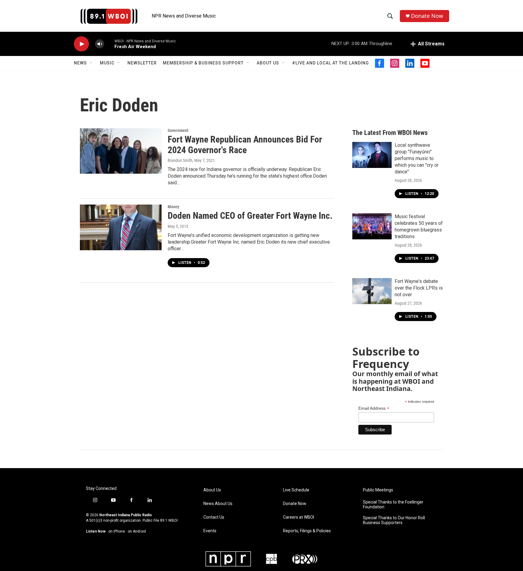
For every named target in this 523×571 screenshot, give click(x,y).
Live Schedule (296, 490)
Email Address (373, 408)
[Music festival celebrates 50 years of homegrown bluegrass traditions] (372, 226)
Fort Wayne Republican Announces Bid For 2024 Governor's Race (245, 144)
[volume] (99, 44)
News (80, 63)
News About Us (217, 503)
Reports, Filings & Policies (307, 531)
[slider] (109, 44)
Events (209, 531)
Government (178, 130)
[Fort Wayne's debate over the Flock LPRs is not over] (372, 291)
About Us (268, 63)
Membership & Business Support (203, 63)
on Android (137, 531)
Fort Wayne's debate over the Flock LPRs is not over (419, 287)
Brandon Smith (180, 160)
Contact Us (213, 517)
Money (173, 206)
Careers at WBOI (298, 517)
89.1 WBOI (169, 520)
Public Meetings (378, 490)
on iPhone (116, 531)
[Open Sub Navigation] (91, 63)
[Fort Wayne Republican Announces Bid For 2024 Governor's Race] (121, 151)
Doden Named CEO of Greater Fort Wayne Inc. (250, 215)
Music (107, 63)
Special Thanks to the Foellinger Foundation (393, 504)
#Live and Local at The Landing (330, 63)
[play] (81, 44)
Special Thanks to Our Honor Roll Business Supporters (394, 520)
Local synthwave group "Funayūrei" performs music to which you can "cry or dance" (417, 158)
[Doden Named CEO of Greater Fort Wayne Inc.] (121, 227)
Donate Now (427, 16)
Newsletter (142, 63)
